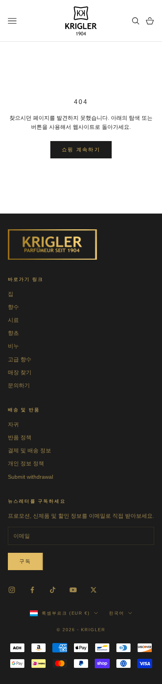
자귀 (13, 424)
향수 (13, 307)
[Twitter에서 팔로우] (94, 590)
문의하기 (19, 385)
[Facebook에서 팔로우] (32, 590)
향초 (13, 333)
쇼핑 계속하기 (81, 149)
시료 (13, 320)
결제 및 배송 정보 (29, 450)
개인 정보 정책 (26, 463)
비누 (13, 346)
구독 (25, 561)
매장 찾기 (19, 372)
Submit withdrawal (30, 477)
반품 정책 (19, 437)
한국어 (116, 613)
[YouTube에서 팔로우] (73, 590)
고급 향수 (19, 359)
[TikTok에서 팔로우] (53, 590)
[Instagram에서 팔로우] (12, 590)
